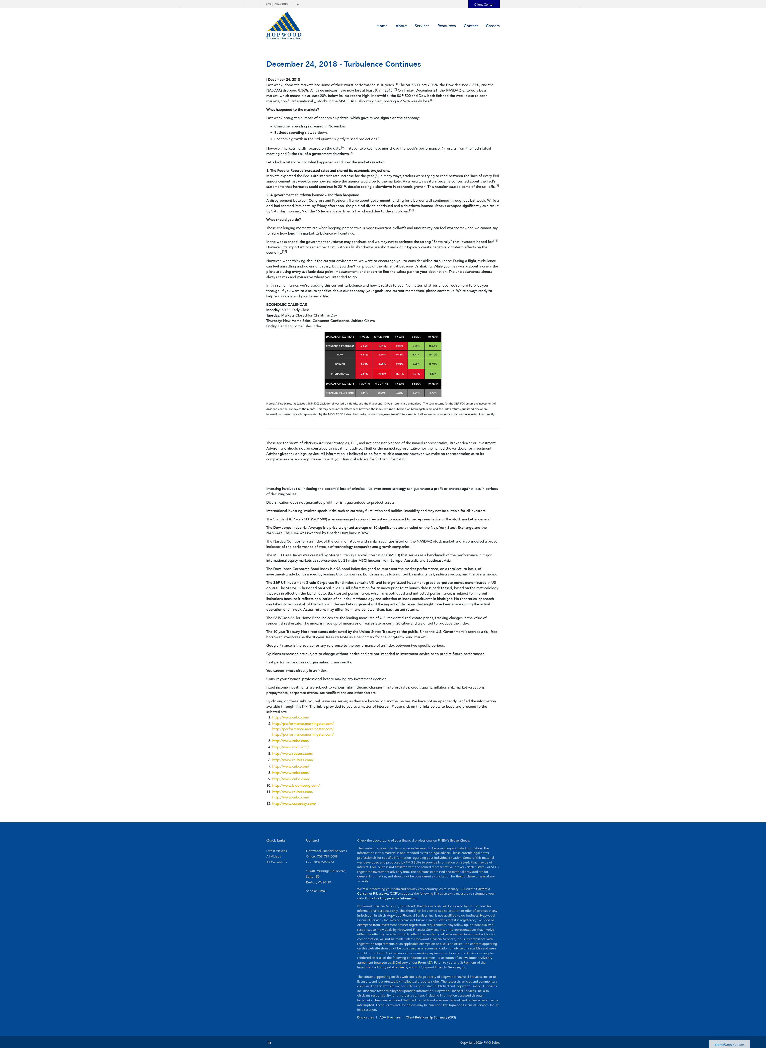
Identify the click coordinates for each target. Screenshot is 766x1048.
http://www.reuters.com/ (292, 753)
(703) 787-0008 (277, 4)
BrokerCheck (459, 840)
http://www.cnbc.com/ (290, 717)
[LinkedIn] (298, 4)
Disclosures (365, 1017)
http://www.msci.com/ (290, 747)
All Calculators (276, 862)
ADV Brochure (389, 1017)
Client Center (484, 4)
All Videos (273, 856)
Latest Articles (276, 851)
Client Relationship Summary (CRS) (431, 1017)
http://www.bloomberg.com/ (296, 785)
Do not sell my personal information (391, 898)
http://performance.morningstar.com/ (303, 723)
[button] (401, 26)
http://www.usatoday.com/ (294, 803)
